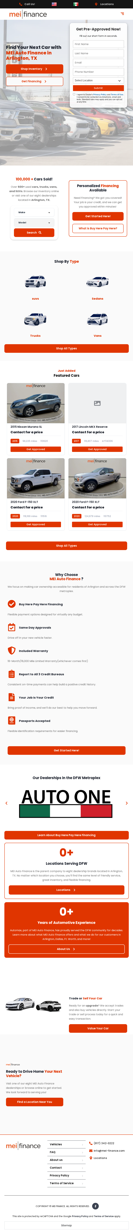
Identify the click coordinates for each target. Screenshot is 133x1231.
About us (56, 1160)
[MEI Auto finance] (28, 14)
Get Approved (35, 449)
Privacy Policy (100, 94)
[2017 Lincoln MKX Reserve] (97, 419)
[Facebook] (95, 1206)
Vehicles (56, 1144)
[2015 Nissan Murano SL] (36, 419)
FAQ (52, 1152)
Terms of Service (62, 1183)
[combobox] (34, 212)
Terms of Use (117, 94)
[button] (6, 803)
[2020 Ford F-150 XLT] (36, 494)
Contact (56, 1168)
